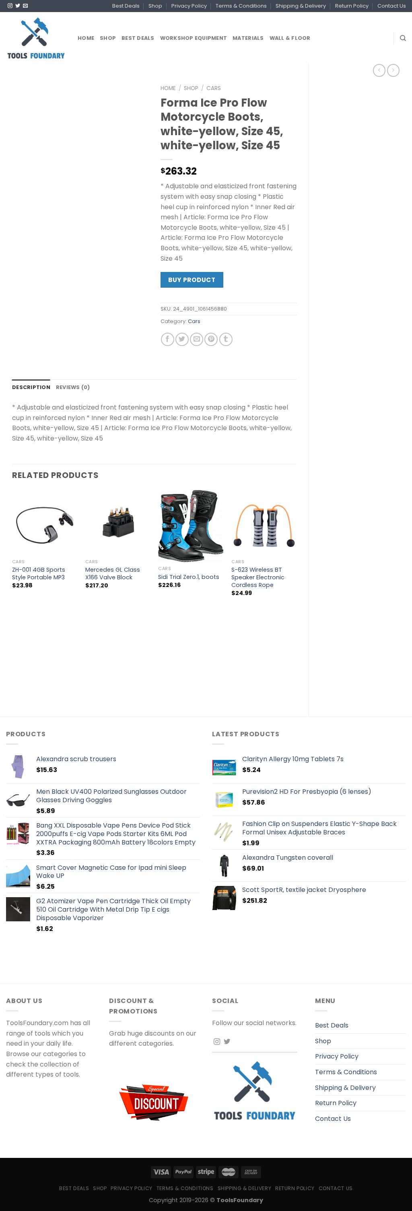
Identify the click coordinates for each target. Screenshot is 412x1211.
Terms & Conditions (241, 5)
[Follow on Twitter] (17, 6)
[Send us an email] (25, 6)
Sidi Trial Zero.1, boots (188, 577)
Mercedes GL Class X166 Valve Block (112, 573)
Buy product (191, 280)
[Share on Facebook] (167, 339)
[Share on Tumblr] (226, 339)
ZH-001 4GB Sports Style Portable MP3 (38, 573)
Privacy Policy (189, 5)
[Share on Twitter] (182, 339)
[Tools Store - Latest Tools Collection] (36, 38)
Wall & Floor (290, 38)
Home (86, 38)
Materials (248, 38)
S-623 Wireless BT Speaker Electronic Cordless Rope (257, 577)
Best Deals (126, 5)
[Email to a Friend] (196, 339)
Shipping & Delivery (301, 5)
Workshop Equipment (193, 38)
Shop (155, 5)
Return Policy (352, 5)
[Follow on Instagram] (10, 6)
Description (31, 387)
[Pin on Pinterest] (211, 339)
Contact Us (391, 5)
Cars (213, 88)
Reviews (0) (73, 387)
